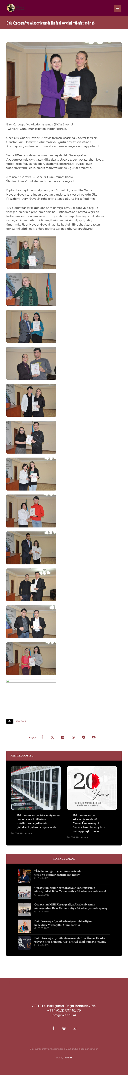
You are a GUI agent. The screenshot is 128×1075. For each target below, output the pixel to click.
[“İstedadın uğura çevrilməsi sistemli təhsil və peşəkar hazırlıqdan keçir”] (24, 876)
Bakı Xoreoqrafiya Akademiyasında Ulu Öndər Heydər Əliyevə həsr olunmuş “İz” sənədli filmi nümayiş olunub (70, 939)
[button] (117, 8)
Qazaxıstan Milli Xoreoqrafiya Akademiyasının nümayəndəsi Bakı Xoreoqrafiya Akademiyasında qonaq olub (70, 908)
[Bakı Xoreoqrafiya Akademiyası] (16, 7)
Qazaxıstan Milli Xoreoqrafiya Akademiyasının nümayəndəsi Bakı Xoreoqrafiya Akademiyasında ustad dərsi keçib (70, 891)
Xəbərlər (28, 833)
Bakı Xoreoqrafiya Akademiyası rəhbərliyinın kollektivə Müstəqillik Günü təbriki (63, 923)
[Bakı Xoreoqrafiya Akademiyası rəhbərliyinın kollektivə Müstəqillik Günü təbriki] (24, 926)
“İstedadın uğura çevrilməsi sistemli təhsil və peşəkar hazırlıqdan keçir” (57, 872)
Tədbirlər (19, 833)
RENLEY (68, 1057)
